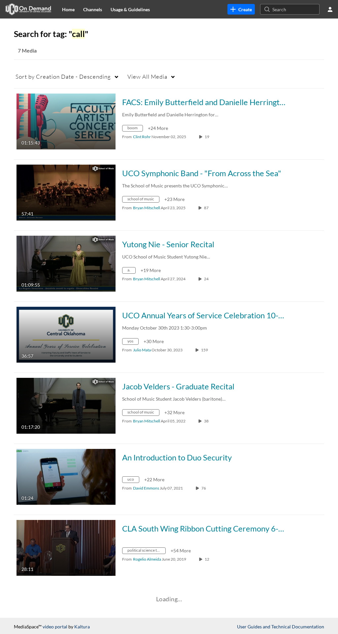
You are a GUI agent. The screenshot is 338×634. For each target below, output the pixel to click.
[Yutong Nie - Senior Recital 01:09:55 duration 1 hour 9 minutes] (66, 263)
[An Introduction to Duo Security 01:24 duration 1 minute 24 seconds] (66, 476)
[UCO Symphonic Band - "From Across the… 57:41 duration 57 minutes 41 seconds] (66, 192)
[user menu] (330, 9)
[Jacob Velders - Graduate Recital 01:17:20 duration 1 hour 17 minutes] (66, 405)
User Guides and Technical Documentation (280, 626)
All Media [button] (147, 76)
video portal (55, 626)
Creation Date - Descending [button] (63, 76)
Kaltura (82, 626)
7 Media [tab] (27, 50)
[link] (241, 9)
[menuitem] (68, 9)
